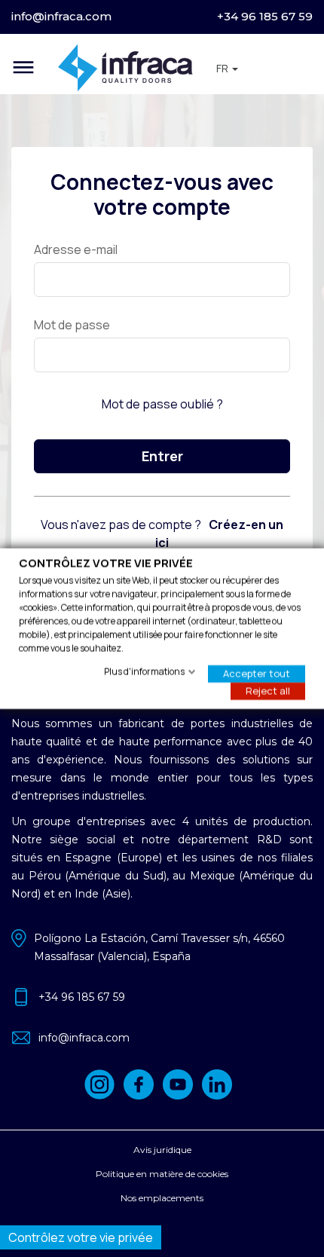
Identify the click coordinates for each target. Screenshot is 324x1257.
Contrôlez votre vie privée (80, 1237)
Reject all (268, 690)
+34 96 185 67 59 (265, 16)
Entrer (162, 456)
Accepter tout (256, 673)
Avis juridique (162, 1149)
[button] (227, 68)
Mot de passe (72, 325)
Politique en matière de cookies (162, 1173)
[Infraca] (125, 67)
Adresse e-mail (76, 249)
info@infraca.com (61, 16)
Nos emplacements (162, 1197)
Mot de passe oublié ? (162, 404)
